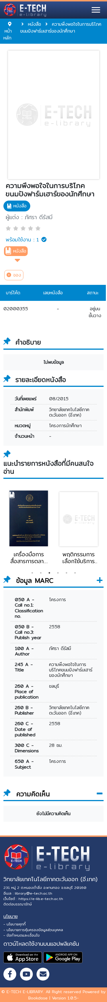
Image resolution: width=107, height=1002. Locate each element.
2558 (54, 626)
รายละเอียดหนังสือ (40, 380)
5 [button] (66, 573)
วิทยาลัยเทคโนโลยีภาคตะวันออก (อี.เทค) (69, 412)
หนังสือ (19, 251)
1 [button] (32, 573)
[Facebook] (9, 974)
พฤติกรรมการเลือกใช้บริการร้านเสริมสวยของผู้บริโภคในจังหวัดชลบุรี (78, 558)
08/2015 (58, 398)
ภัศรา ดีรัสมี (60, 648)
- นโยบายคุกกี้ (14, 924)
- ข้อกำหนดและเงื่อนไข (21, 935)
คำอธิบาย (28, 342)
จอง (16, 275)
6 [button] (75, 573)
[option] (28, 527)
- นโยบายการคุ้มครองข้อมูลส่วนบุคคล (33, 930)
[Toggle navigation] (96, 10)
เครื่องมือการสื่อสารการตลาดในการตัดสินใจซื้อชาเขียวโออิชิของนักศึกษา (28, 558)
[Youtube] (26, 974)
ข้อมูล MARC (33, 581)
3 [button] (49, 573)
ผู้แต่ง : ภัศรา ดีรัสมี (29, 217)
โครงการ (57, 599)
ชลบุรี (54, 686)
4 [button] (58, 573)
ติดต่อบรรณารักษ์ (17, 904)
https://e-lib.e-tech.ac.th (41, 898)
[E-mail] (43, 974)
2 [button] (41, 573)
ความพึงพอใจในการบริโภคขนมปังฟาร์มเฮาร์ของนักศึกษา (50, 189)
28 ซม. (55, 745)
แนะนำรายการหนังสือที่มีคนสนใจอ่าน (48, 467)
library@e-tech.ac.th (33, 893)
